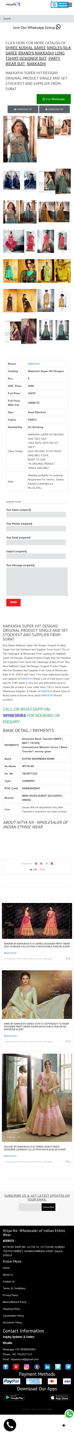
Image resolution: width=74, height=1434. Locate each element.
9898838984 (14, 715)
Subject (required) (16, 551)
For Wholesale (55, 99)
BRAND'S (26, 53)
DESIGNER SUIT (33, 58)
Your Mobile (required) (19, 523)
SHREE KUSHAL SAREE (26, 48)
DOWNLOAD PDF (55, 109)
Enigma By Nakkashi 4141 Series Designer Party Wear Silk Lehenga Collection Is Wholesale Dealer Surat (37, 945)
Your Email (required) (18, 537)
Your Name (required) (18, 510)
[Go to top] (63, 1425)
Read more (10, 953)
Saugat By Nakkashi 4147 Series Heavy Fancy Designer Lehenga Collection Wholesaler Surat (35, 1148)
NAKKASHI (44, 53)
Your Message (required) (20, 565)
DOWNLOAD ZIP (24, 109)
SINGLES (54, 48)
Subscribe (48, 1207)
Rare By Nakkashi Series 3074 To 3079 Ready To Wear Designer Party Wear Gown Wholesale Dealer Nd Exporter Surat (36, 1026)
